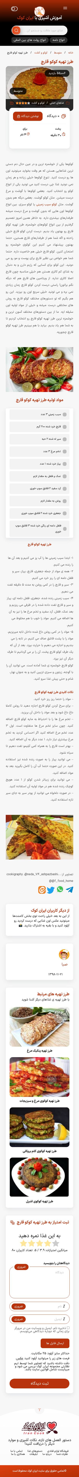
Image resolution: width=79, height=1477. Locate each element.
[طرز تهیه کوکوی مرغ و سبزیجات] (39, 1098)
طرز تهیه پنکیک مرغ (39, 1051)
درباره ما (47, 1454)
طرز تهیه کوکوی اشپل (39, 1201)
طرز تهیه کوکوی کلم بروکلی (40, 1151)
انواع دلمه (59, 40)
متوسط (57, 53)
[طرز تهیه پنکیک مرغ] (39, 1048)
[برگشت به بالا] (39, 1409)
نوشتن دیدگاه (30, 116)
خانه (70, 53)
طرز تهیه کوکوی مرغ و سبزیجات (40, 1101)
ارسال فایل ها (55, 1343)
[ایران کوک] (39, 12)
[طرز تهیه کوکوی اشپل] (39, 1198)
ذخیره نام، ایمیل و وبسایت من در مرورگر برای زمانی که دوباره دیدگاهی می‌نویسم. (41, 1330)
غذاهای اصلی (57, 103)
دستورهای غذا (34, 1451)
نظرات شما (62, 1454)
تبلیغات (34, 1454)
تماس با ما (17, 1451)
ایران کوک (25, 18)
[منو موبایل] (65, 9)
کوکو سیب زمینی (46, 204)
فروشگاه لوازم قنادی (57, 1451)
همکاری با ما (18, 1454)
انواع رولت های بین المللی (30, 40)
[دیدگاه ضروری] (38, 1294)
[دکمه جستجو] (16, 30)
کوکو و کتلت (41, 53)
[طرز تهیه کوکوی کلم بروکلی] (39, 1148)
